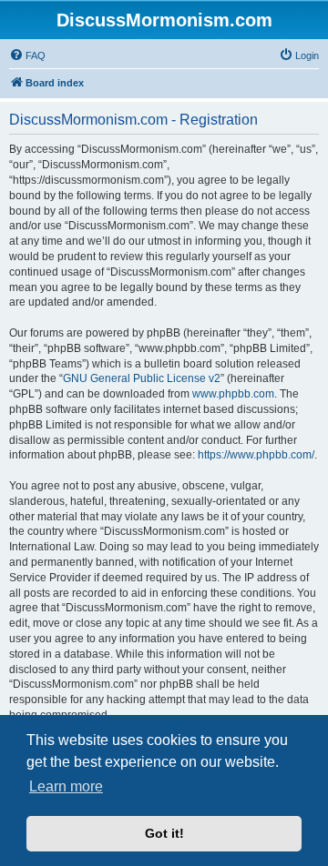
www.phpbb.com (233, 394)
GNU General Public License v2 (141, 378)
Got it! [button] (164, 833)
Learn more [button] (66, 786)
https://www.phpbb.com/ (256, 454)
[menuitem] (27, 55)
